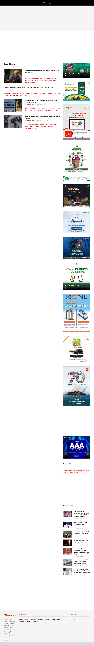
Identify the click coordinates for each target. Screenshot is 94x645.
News (26, 619)
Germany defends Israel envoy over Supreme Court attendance (42, 71)
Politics (40, 619)
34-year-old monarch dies (81, 540)
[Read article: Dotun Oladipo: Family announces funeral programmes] (67, 525)
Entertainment (56, 619)
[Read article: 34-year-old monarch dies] (67, 543)
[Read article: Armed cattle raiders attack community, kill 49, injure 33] (67, 534)
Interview (21, 621)
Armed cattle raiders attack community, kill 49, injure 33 (82, 532)
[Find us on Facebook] (71, 619)
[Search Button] (89, 3)
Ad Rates (35, 621)
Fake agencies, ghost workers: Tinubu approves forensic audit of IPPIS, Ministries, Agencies (81, 513)
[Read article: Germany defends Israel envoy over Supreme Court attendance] (13, 76)
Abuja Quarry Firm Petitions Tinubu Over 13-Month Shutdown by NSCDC (82, 561)
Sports (28, 621)
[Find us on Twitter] (74, 619)
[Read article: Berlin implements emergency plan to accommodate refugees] (13, 121)
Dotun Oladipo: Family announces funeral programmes (80, 524)
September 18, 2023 (41, 75)
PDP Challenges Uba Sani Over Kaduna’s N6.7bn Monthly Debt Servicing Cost (82, 570)
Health (47, 619)
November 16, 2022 (41, 104)
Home (20, 619)
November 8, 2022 (40, 120)
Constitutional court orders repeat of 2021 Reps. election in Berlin (41, 101)
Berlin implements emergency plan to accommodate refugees (42, 117)
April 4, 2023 (17, 90)
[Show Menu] (4, 3)
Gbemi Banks (30, 75)
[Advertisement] (47, 18)
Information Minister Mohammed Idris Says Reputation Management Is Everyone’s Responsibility (81, 551)
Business (33, 619)
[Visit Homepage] (47, 3)
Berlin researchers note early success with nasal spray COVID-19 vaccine (28, 87)
